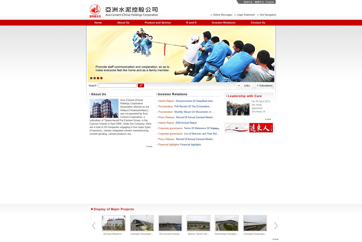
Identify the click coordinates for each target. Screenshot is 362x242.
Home (98, 22)
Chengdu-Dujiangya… (255, 234)
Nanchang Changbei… (227, 234)
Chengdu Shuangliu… (141, 234)
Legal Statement (246, 14)
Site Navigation (268, 14)
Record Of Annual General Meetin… (195, 117)
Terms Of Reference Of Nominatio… (204, 128)
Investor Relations (223, 22)
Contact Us (258, 22)
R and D (191, 22)
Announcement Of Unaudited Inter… (195, 101)
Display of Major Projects (114, 209)
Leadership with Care (245, 96)
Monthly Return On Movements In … (194, 111)
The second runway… (170, 234)
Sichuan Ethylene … (113, 234)
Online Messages (222, 14)
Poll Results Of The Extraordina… (193, 106)
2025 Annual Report (186, 122)
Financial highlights (190, 144)
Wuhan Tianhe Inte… (198, 234)
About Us (123, 22)
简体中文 (248, 2)
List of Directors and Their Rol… (201, 133)
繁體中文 (259, 2)
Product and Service (158, 22)
